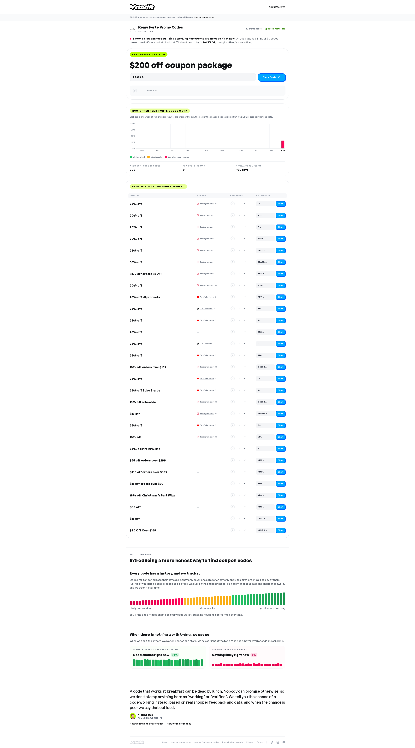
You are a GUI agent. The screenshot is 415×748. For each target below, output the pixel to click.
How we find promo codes (206, 742)
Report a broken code (232, 742)
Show (280, 203)
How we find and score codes (147, 723)
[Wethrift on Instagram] (278, 742)
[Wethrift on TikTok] (272, 742)
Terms (259, 742)
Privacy (249, 742)
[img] (207, 137)
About (165, 742)
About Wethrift (277, 7)
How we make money (204, 17)
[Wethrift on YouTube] (284, 742)
